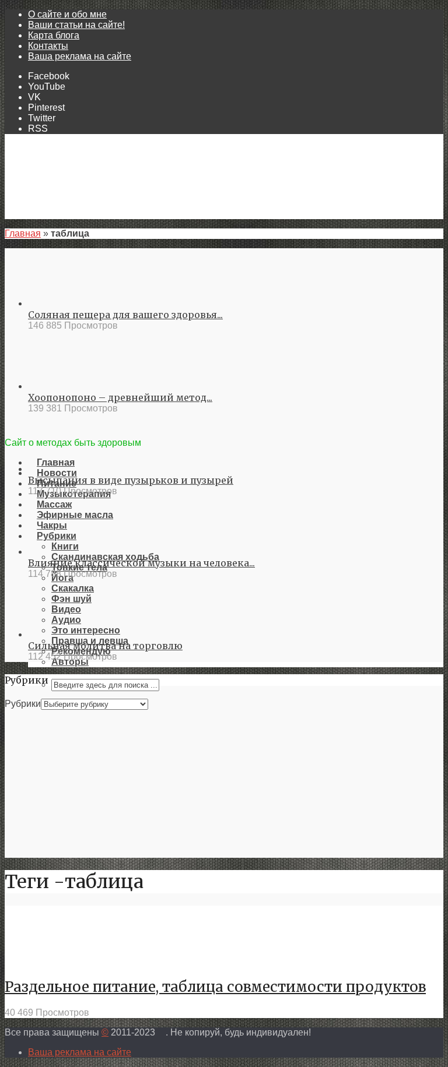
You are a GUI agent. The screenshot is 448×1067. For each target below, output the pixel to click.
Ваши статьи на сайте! (76, 25)
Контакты (48, 46)
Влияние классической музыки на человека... (141, 563)
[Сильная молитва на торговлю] (70, 634)
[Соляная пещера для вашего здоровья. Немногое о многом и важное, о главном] (70, 303)
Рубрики (23, 704)
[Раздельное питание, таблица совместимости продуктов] (47, 961)
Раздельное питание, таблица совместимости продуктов (215, 987)
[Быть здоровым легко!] (224, 432)
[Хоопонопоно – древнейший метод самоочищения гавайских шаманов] (70, 386)
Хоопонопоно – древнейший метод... (120, 397)
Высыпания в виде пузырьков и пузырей (130, 480)
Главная (23, 233)
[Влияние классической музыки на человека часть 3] (70, 552)
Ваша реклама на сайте (79, 56)
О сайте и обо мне (67, 14)
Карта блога (53, 35)
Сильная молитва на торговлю (105, 646)
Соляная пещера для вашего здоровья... (125, 315)
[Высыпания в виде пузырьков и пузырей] (70, 469)
